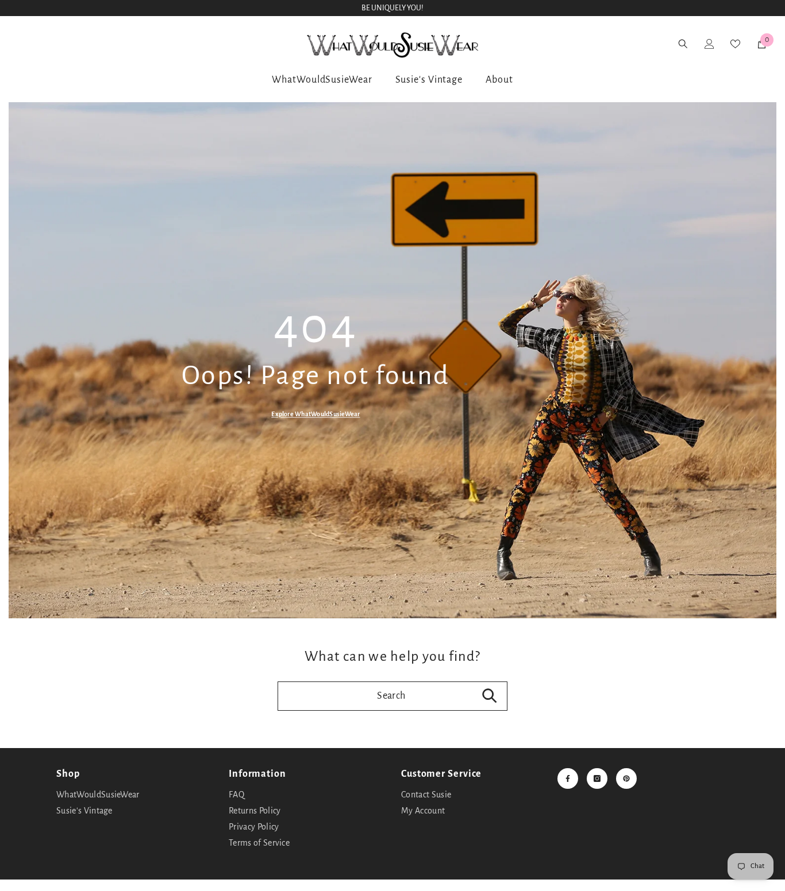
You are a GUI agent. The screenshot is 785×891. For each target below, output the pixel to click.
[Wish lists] (86, 44)
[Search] (25, 44)
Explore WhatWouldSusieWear (315, 413)
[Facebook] (567, 778)
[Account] (56, 44)
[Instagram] (597, 778)
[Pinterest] (626, 778)
